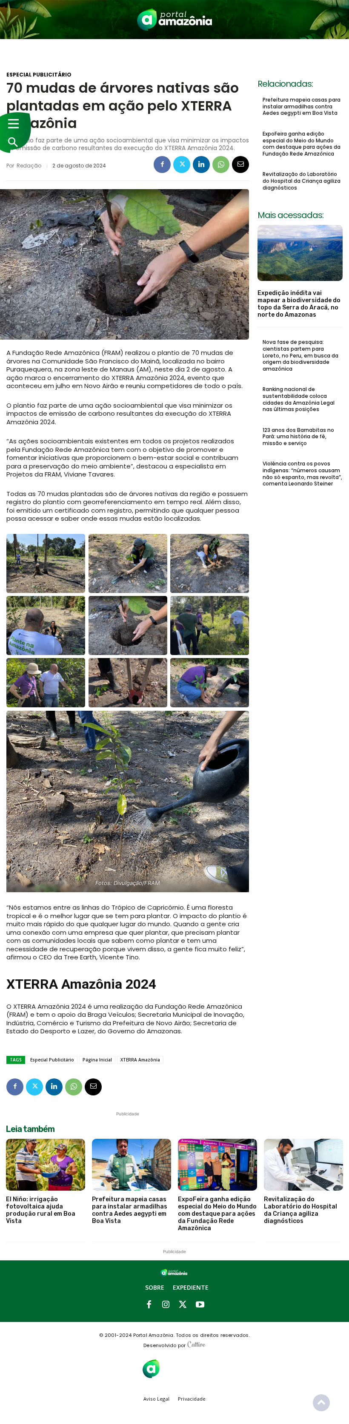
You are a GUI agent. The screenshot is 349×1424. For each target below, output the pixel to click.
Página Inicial (97, 1060)
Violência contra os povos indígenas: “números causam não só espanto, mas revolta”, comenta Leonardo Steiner (302, 473)
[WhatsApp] (220, 164)
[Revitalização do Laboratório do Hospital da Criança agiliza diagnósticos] (303, 1165)
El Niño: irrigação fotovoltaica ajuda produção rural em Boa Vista (40, 1210)
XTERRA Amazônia (140, 1060)
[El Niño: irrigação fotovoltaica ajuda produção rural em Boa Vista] (45, 1165)
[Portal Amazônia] (174, 20)
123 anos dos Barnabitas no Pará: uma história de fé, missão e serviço (298, 436)
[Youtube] (200, 1305)
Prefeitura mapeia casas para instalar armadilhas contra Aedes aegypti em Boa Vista (301, 106)
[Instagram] (166, 1305)
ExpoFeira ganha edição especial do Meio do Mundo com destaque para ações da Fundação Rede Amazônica (301, 143)
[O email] (240, 164)
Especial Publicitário (39, 74)
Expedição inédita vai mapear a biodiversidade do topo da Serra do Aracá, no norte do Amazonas (298, 303)
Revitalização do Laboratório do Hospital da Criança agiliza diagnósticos (301, 180)
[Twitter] (181, 164)
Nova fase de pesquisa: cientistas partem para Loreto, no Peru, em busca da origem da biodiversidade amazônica (300, 355)
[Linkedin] (201, 164)
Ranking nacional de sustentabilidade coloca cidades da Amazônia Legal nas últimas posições (299, 399)
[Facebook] (162, 164)
